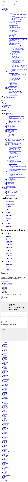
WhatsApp (4, 300)
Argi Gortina (12, 36)
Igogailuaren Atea (13, 30)
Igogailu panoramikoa (14, 79)
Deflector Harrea (16, 52)
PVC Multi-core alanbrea (15, 91)
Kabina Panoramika (16, 21)
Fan (13, 64)
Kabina (10, 13)
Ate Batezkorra (12, 35)
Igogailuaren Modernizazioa (12, 87)
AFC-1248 (9, 242)
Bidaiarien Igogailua (13, 73)
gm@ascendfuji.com (8, 283)
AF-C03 (8, 220)
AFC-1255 (9, 253)
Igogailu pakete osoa (11, 71)
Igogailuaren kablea (13, 95)
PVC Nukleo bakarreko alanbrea (16, 89)
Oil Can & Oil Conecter (14, 27)
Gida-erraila (12, 53)
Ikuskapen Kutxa (16, 62)
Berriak (5, 96)
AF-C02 (8, 215)
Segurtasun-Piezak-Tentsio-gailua (16, 42)
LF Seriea (14, 32)
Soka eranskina (15, 51)
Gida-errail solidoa (16, 54)
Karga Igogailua (13, 82)
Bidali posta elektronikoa (6, 298)
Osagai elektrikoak (13, 58)
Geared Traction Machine (18, 45)
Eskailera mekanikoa (14, 84)
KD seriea (14, 31)
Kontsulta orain (4, 281)
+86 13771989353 (7, 284)
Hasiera (5, 8)
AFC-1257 (9, 264)
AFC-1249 (9, 247)
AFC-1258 (9, 269)
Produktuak (6, 10)
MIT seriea (14, 34)
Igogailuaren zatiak (10, 12)
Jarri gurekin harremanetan (9, 97)
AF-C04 (8, 226)
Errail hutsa (14, 56)
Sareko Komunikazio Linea (15, 92)
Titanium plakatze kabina (17, 19)
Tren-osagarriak (15, 57)
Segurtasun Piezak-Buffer (15, 43)
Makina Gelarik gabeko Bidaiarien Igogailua (17, 77)
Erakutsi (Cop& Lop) (17, 61)
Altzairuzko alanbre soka (17, 48)
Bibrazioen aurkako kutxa (18, 49)
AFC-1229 (9, 236)
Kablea (8, 88)
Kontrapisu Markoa (13, 23)
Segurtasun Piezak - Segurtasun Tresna (18, 38)
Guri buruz (5, 9)
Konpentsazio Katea (13, 29)
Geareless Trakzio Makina (18, 47)
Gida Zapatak (12, 26)
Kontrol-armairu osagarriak (18, 60)
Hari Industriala (12, 93)
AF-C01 (8, 209)
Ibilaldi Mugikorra (13, 86)
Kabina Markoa (12, 22)
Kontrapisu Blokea (13, 25)
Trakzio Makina (12, 44)
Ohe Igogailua (12, 80)
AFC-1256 (9, 258)
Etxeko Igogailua (13, 83)
